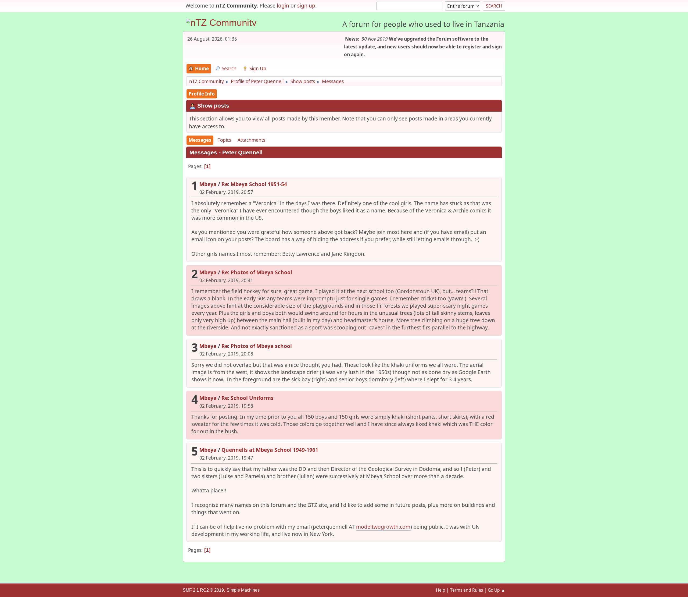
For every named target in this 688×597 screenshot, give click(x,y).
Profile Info (202, 94)
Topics (224, 140)
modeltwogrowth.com (383, 526)
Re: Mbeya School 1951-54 (254, 184)
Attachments (251, 140)
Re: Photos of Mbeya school (256, 346)
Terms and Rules (466, 590)
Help (440, 590)
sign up (306, 5)
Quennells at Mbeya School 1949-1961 (269, 449)
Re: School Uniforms (247, 397)
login (283, 5)
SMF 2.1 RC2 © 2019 (203, 590)
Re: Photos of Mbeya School (256, 272)
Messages (200, 140)
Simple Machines (243, 590)
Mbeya (208, 184)
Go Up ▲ (496, 590)
